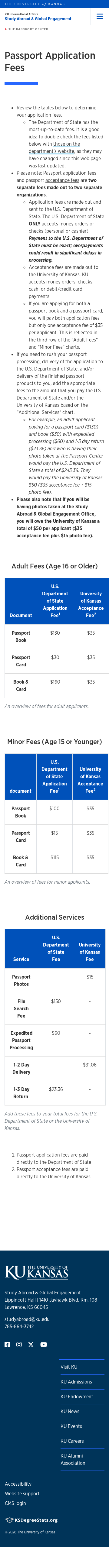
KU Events (71, 1426)
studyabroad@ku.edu (27, 1319)
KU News (70, 1411)
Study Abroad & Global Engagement (38, 18)
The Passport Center (27, 29)
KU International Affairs (21, 14)
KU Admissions (76, 1382)
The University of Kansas (36, 1532)
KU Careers (72, 1441)
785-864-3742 (19, 1326)
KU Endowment (77, 1396)
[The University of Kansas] (36, 1277)
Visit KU (69, 1367)
